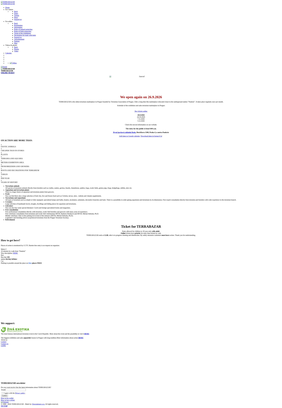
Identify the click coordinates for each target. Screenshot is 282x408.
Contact (3, 342)
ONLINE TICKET (7, 73)
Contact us (4, 344)
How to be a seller (7, 398)
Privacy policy (20, 393)
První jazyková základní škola (124, 132)
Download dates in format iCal (151, 136)
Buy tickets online (141, 111)
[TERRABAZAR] (8, 2)
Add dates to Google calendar (129, 136)
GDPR (3, 346)
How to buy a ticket (8, 400)
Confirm (4, 396)
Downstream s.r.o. (38, 404)
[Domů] (4, 67)
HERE (15, 253)
